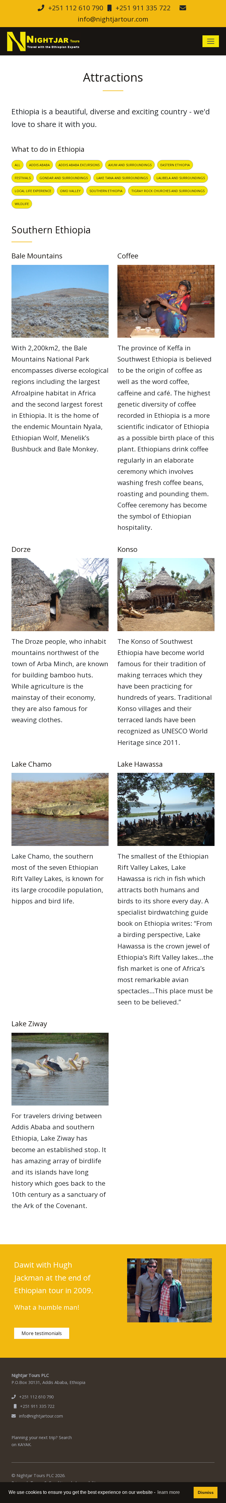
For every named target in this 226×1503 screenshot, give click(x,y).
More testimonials (41, 1333)
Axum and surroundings (130, 165)
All (17, 165)
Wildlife (22, 204)
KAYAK (24, 1444)
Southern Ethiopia (105, 191)
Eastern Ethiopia (175, 165)
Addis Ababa (39, 165)
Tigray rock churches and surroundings (168, 191)
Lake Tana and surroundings (122, 178)
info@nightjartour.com (113, 19)
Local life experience (33, 191)
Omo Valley (70, 191)
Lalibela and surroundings (181, 178)
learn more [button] (168, 1492)
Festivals (23, 178)
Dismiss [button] (206, 1492)
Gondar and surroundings (63, 178)
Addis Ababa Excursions (79, 165)
